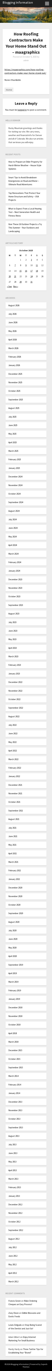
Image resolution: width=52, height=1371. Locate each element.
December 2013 (15, 1101)
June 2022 (12, 733)
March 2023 (13, 656)
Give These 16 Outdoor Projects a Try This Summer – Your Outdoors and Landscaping (25, 228)
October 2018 (14, 1024)
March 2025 (13, 451)
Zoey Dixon (13, 1313)
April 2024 (12, 545)
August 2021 (13, 819)
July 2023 (12, 622)
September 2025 (15, 399)
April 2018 (12, 1033)
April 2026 (12, 339)
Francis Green (14, 1300)
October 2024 (14, 493)
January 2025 (14, 468)
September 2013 (15, 1127)
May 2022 (12, 742)
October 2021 (14, 802)
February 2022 (14, 767)
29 (20, 282)
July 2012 (12, 1247)
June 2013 (12, 1153)
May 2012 (12, 1264)
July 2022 (12, 725)
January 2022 (14, 776)
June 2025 (12, 425)
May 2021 (12, 844)
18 (37, 271)
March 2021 (13, 862)
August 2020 (13, 922)
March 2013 (13, 1178)
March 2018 (13, 1041)
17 (31, 271)
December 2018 (15, 1007)
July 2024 (12, 519)
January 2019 (14, 999)
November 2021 (15, 793)
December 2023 (15, 579)
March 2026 (13, 348)
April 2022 (12, 750)
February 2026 (14, 356)
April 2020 (12, 956)
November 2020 (15, 896)
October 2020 (14, 904)
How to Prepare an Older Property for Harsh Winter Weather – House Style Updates (25, 165)
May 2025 (12, 433)
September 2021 (15, 810)
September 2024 (15, 502)
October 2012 (14, 1221)
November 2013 (15, 1110)
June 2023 (12, 630)
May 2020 (12, 947)
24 (31, 276)
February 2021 (14, 870)
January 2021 (14, 879)
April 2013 (12, 1170)
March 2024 (13, 553)
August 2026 (13, 305)
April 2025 (12, 442)
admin (26, 60)
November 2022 (15, 690)
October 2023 (14, 596)
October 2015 (14, 1059)
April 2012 (12, 1273)
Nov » (15, 286)
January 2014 (14, 1093)
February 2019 (14, 990)
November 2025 (15, 382)
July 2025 (12, 416)
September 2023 (15, 605)
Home (9, 89)
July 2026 (12, 314)
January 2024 (14, 570)
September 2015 (15, 1067)
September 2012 (15, 1230)
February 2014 (14, 1084)
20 (10, 276)
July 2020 (12, 930)
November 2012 (15, 1213)
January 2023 (14, 673)
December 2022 (15, 682)
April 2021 (12, 853)
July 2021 (12, 827)
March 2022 (13, 759)
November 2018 (15, 1016)
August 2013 (13, 1136)
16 (26, 271)
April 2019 (12, 973)
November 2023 (15, 588)
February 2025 (14, 459)
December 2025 (15, 374)
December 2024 (15, 476)
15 (20, 271)
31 (31, 282)
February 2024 (14, 562)
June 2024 (12, 528)
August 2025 (13, 408)
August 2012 (13, 1238)
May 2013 (12, 1161)
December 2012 (15, 1204)
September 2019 (15, 964)
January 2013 (14, 1196)
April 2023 (12, 648)
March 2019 (13, 981)
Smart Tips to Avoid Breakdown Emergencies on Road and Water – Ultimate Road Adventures (23, 181)
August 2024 (13, 511)
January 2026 (14, 365)
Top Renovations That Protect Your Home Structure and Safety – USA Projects (24, 196)
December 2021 (15, 785)
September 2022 (15, 707)
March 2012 (13, 1281)
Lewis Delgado (15, 1325)
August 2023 (13, 613)
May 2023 (12, 639)
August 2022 (13, 716)
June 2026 (12, 322)
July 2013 (12, 1144)
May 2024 (12, 536)
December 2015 (15, 1050)
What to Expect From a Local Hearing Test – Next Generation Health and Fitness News (25, 212)
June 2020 (12, 939)
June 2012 (12, 1255)
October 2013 (14, 1118)
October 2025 (14, 391)
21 (15, 276)
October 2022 (14, 699)
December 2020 (15, 887)
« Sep (9, 286)
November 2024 (15, 485)
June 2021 (12, 836)
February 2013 (14, 1187)
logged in (22, 109)
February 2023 (14, 665)
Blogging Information (18, 2)
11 (37, 265)
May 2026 (12, 331)
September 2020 (15, 913)
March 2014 (13, 1076)
